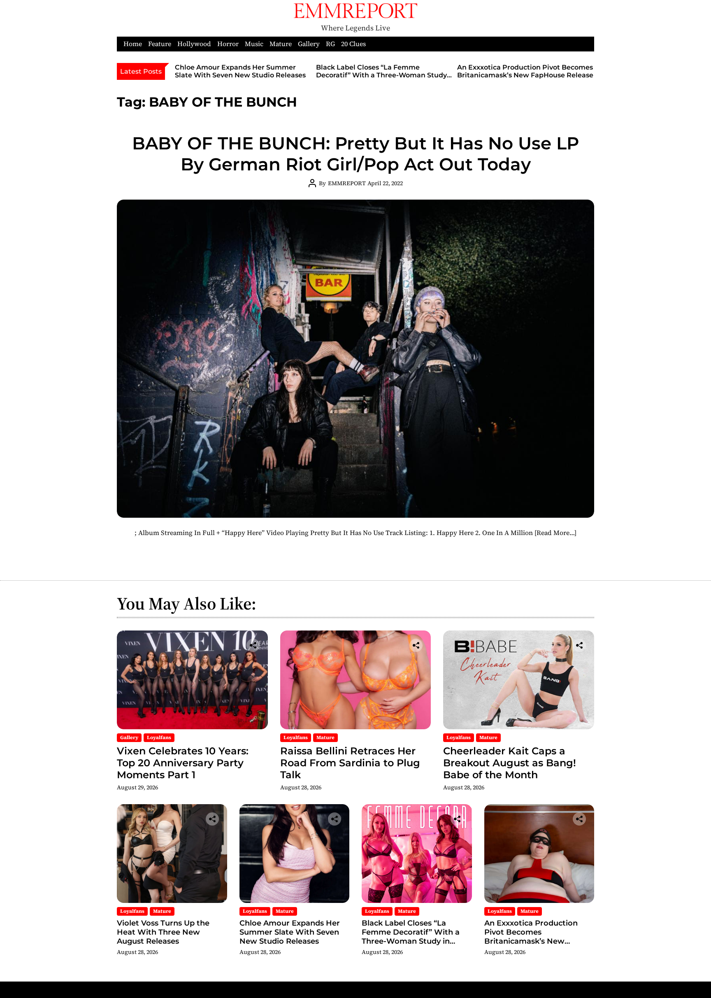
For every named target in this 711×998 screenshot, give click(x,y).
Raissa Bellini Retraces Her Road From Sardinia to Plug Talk (350, 763)
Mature (281, 44)
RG (330, 44)
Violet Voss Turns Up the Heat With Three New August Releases (163, 932)
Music (254, 44)
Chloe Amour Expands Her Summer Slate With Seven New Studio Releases (240, 71)
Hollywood (194, 44)
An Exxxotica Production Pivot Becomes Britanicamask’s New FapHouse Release (525, 71)
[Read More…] (555, 532)
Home (132, 44)
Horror (228, 44)
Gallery (309, 44)
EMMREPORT (347, 183)
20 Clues (353, 44)
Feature (159, 44)
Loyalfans (159, 737)
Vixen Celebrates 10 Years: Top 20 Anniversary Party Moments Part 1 (183, 763)
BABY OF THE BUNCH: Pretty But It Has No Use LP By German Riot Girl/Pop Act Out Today (355, 153)
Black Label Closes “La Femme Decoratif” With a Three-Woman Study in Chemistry (381, 75)
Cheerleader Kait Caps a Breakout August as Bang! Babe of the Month (509, 763)
